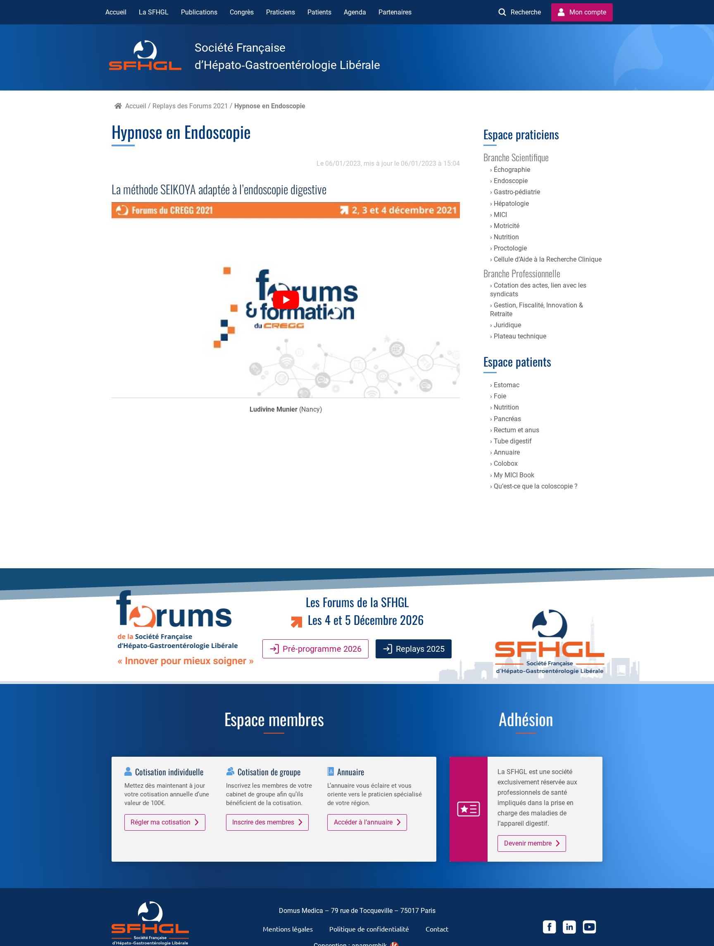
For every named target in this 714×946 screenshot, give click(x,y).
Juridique (507, 325)
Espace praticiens (521, 134)
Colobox (506, 463)
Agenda (355, 12)
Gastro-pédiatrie (517, 192)
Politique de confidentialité (369, 929)
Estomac (506, 385)
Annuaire (507, 452)
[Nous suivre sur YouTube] (589, 928)
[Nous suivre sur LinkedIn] (569, 928)
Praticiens (280, 12)
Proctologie (510, 248)
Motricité (506, 226)
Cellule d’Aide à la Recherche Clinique (548, 259)
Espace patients (517, 361)
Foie (500, 396)
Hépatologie (511, 203)
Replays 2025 (420, 649)
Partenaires (395, 12)
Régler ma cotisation (160, 822)
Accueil (115, 12)
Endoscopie (511, 181)
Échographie (512, 170)
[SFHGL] (152, 56)
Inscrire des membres (263, 822)
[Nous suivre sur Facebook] (549, 928)
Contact (437, 929)
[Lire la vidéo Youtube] (285, 300)
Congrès (242, 12)
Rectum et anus (516, 430)
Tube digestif (513, 441)
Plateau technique (520, 336)
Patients (319, 12)
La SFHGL (154, 12)
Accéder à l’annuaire (363, 822)
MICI (500, 215)
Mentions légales (288, 929)
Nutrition (506, 237)
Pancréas (507, 419)
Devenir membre (528, 843)
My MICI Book (514, 475)
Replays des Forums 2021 (190, 106)
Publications (199, 12)
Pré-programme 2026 (322, 649)
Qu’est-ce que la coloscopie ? (536, 486)
